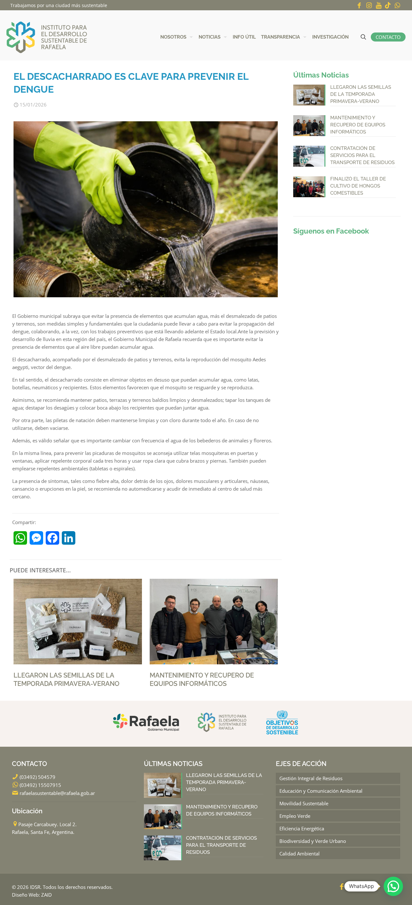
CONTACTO (388, 37)
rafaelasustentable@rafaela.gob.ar (57, 793)
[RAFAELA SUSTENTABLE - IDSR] (46, 37)
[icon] (388, 5)
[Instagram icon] (369, 5)
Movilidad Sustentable (303, 803)
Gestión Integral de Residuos (310, 778)
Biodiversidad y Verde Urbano (312, 841)
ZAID (46, 894)
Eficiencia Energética (301, 828)
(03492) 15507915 (40, 785)
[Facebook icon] (359, 5)
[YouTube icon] (378, 5)
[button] (393, 886)
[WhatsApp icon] (397, 5)
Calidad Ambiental (299, 853)
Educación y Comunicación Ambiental (320, 791)
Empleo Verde (294, 816)
